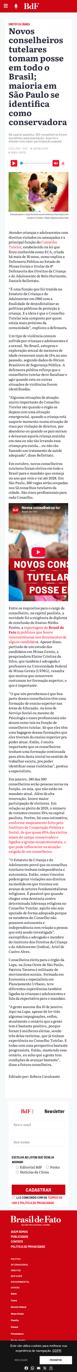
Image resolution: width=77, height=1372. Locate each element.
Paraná (14, 1327)
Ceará (14, 1300)
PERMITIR (56, 1360)
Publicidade (19, 1236)
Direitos (16, 1270)
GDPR (56, 1350)
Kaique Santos (18, 152)
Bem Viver (16, 1276)
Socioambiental (20, 1281)
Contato (17, 1241)
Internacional (19, 1264)
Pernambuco (17, 1333)
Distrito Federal (18, 1307)
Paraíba (15, 1320)
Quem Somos (19, 1231)
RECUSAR (21, 1360)
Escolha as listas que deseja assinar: (33, 1160)
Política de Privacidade (28, 1246)
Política (16, 1259)
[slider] (35, 163)
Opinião (15, 1287)
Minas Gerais (17, 1313)
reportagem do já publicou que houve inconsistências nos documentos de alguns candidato (38, 634)
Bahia (14, 1293)
